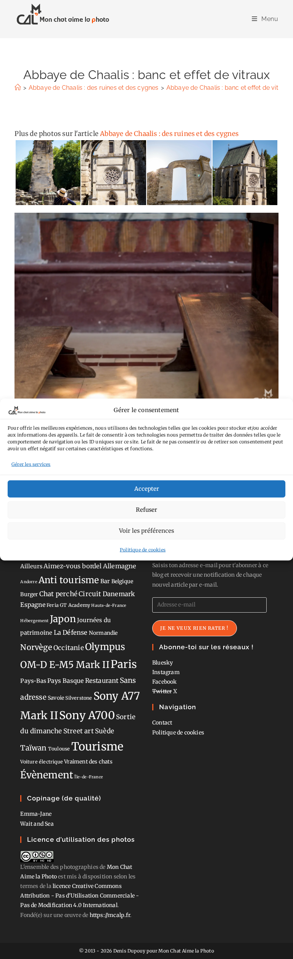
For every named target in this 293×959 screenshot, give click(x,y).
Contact (162, 722)
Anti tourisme (69, 579)
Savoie (56, 697)
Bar (105, 581)
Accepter (146, 488)
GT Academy (75, 605)
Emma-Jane (36, 813)
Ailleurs (31, 566)
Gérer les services (31, 464)
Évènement (46, 775)
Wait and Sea (36, 823)
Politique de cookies (143, 549)
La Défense (71, 632)
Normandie (103, 632)
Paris (124, 664)
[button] (47, 172)
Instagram (166, 672)
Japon (63, 619)
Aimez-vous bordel (72, 566)
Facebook (164, 681)
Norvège (36, 647)
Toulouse (59, 749)
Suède (104, 731)
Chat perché (58, 594)
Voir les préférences (146, 530)
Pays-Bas (33, 680)
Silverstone (78, 698)
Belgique (122, 581)
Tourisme (97, 746)
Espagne (32, 604)
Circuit (90, 594)
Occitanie (68, 648)
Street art (78, 731)
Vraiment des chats (88, 761)
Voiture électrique (41, 762)
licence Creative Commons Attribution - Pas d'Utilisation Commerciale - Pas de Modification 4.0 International (79, 896)
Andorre (28, 581)
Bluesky (162, 662)
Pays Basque (65, 680)
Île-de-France (88, 777)
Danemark (119, 594)
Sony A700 (87, 715)
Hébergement (34, 620)
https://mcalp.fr (110, 915)
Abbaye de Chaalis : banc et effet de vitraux (228, 87)
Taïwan (33, 747)
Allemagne (120, 566)
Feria (53, 605)
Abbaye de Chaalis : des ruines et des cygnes (169, 133)
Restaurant (102, 680)
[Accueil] (17, 87)
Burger (29, 594)
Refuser (146, 509)
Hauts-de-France (108, 605)
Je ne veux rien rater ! (194, 628)
